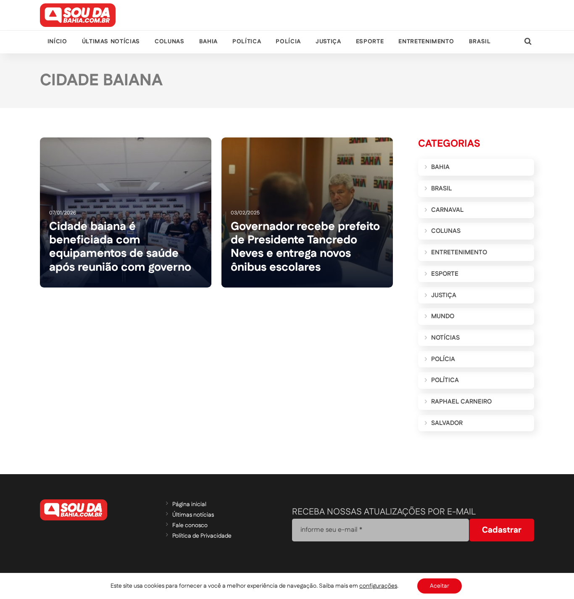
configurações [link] (378, 586)
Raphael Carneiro (461, 401)
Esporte (370, 41)
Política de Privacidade (202, 536)
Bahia (208, 41)
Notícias (445, 337)
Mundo (442, 316)
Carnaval (447, 210)
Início (57, 41)
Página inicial (189, 504)
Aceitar (439, 586)
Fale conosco (190, 525)
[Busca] (528, 41)
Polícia (288, 41)
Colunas (169, 41)
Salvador (447, 423)
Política (246, 41)
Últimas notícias (111, 41)
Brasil (480, 41)
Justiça (328, 41)
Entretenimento (426, 41)
